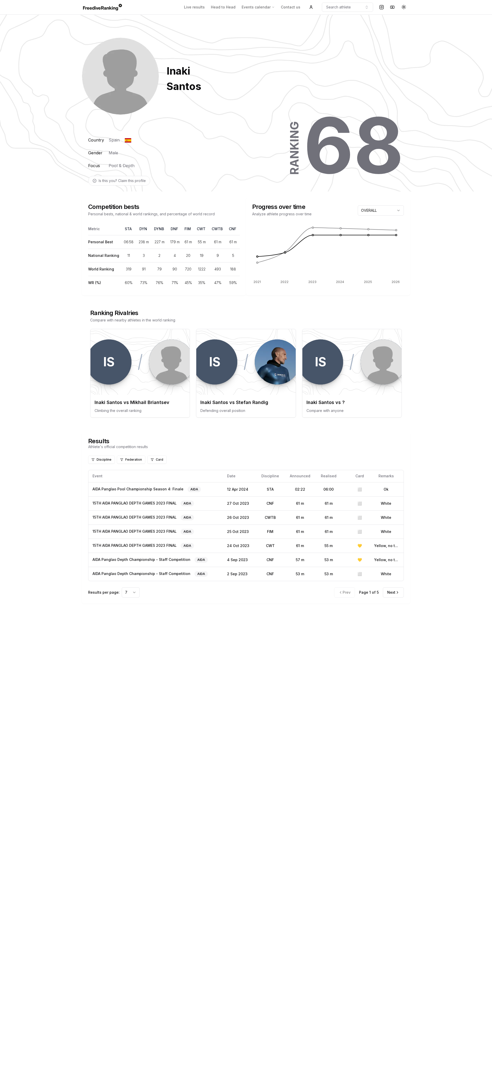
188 (233, 269)
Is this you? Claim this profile (122, 180)
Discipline (104, 459)
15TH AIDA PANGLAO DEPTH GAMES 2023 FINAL (135, 503)
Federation (133, 459)
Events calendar (256, 7)
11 (128, 255)
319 (128, 269)
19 (201, 255)
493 (217, 269)
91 (144, 269)
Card (159, 459)
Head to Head (223, 7)
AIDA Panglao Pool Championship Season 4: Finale (138, 489)
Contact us (290, 7)
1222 (202, 269)
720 (188, 269)
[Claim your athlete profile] (311, 7)
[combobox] (381, 210)
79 (159, 269)
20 (188, 255)
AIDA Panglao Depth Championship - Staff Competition (141, 559)
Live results (194, 7)
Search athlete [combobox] (338, 7)
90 (174, 269)
